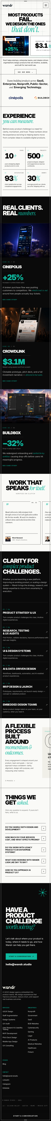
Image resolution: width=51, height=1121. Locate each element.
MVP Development (10, 1033)
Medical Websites (35, 1044)
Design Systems (9, 1019)
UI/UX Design (8, 1011)
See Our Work (24, 72)
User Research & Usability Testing (13, 1028)
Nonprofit (31, 1011)
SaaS (30, 1019)
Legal (30, 1036)
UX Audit (6, 1023)
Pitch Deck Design (10, 1037)
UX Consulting (8, 1045)
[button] (25, 828)
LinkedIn (6, 1080)
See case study (10, 299)
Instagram (6, 1084)
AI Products (32, 1040)
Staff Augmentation (10, 1015)
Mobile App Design (10, 1041)
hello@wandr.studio (19, 964)
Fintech (31, 1052)
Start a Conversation (25, 1116)
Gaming (31, 1032)
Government (32, 1015)
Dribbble (6, 1088)
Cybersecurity (33, 1028)
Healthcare (32, 1048)
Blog (4, 1064)
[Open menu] (45, 5)
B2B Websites (33, 1023)
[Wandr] (8, 5)
